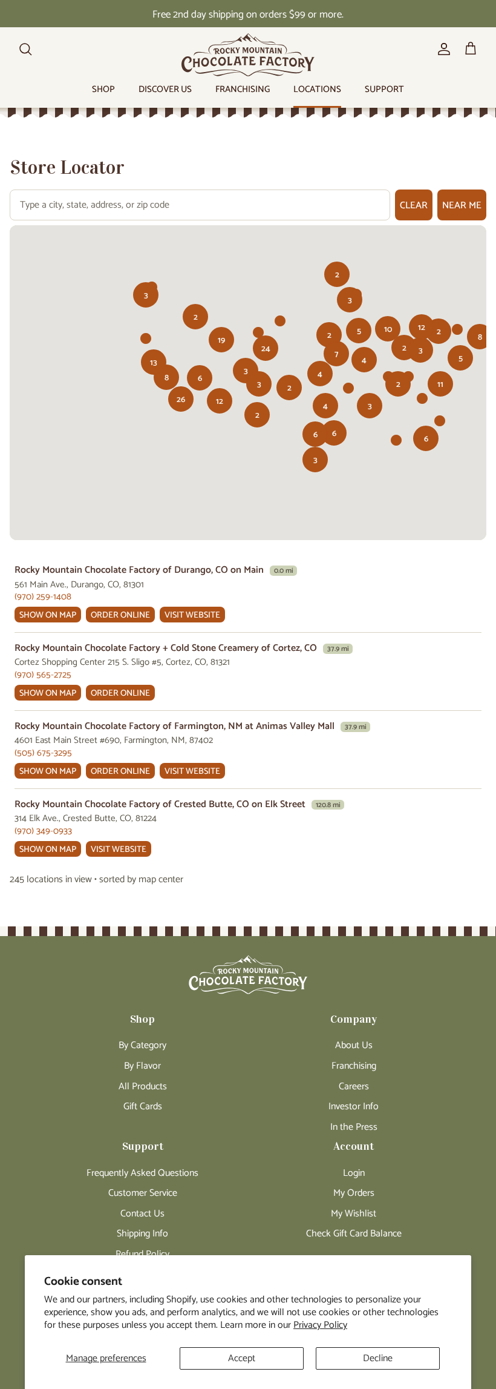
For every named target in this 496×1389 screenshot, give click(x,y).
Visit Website (192, 615)
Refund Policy (142, 1254)
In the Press (353, 1127)
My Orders (353, 1193)
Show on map (47, 615)
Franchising (353, 1066)
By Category (142, 1045)
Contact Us (142, 1214)
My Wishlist (353, 1214)
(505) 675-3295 (43, 752)
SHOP (103, 89)
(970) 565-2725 (43, 674)
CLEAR (414, 205)
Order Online (120, 615)
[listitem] (248, 594)
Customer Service (142, 1193)
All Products (143, 1086)
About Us (354, 1045)
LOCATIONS (317, 89)
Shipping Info (142, 1234)
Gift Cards (142, 1106)
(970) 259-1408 (43, 596)
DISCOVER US (165, 89)
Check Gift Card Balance (354, 1234)
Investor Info (353, 1106)
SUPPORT (384, 89)
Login (354, 1173)
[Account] (441, 49)
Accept (241, 1358)
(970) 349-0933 (43, 831)
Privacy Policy (320, 1325)
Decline (378, 1358)
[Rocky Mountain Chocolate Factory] (248, 54)
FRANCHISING (242, 89)
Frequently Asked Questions (142, 1173)
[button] (359, 330)
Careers (354, 1086)
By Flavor (142, 1066)
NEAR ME (461, 205)
